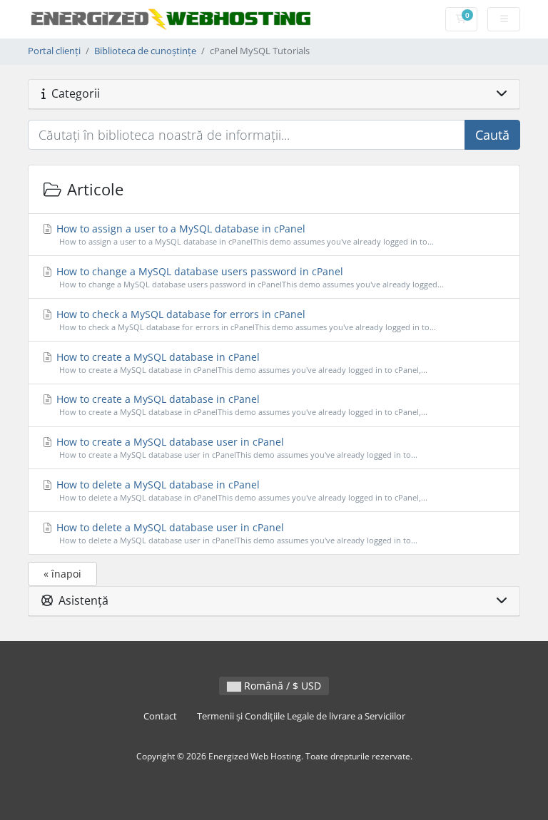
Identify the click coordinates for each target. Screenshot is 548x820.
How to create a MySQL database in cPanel (240, 362)
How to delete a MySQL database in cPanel (240, 490)
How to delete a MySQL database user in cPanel (235, 533)
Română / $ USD (281, 685)
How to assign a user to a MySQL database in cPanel (244, 234)
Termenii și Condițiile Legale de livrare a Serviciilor (301, 716)
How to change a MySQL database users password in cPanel (249, 277)
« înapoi (62, 573)
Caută (492, 134)
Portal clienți (54, 51)
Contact (160, 716)
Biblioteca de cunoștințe (145, 51)
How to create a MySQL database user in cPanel (235, 447)
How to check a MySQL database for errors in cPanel (245, 319)
